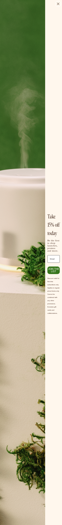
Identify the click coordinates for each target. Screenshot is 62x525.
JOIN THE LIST (53, 270)
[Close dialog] (58, 3)
